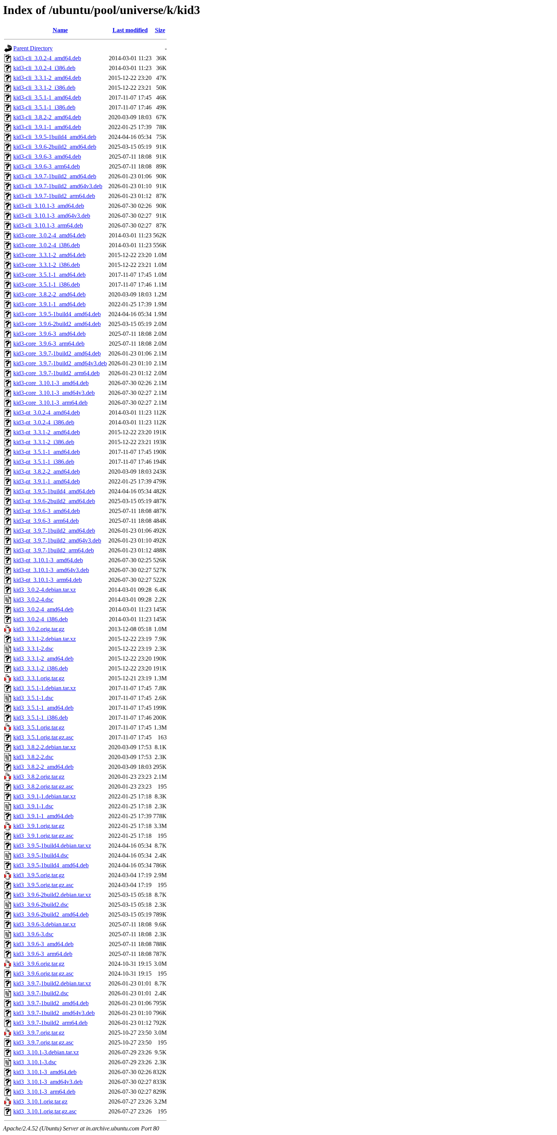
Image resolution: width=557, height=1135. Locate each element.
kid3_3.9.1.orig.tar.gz (38, 826)
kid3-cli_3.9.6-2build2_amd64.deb (54, 146)
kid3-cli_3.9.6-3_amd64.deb (47, 156)
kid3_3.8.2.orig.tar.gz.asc (43, 786)
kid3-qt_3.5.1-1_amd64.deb (46, 452)
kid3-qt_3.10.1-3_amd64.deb (48, 560)
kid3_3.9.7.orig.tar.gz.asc (43, 1042)
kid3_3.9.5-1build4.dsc (41, 855)
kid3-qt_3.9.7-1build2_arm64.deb (53, 550)
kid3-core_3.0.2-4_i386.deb (46, 245)
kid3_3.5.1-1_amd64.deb (43, 708)
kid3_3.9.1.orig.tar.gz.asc (43, 836)
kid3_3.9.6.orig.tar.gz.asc (43, 973)
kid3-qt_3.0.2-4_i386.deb (43, 422)
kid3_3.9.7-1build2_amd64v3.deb (54, 1013)
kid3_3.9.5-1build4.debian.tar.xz (52, 845)
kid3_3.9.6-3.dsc (33, 934)
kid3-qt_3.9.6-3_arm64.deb (46, 521)
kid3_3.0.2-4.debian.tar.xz (44, 589)
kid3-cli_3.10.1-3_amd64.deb (48, 206)
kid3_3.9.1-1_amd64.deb (43, 816)
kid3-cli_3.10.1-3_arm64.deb (48, 225)
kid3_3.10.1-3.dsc (34, 1062)
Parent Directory (33, 48)
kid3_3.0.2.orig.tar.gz (38, 629)
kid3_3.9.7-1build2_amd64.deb (51, 1003)
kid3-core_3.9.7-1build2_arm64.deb (56, 373)
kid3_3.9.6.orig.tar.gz (38, 963)
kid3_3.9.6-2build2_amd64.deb (51, 914)
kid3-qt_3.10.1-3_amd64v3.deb (51, 570)
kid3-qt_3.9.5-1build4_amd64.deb (54, 491)
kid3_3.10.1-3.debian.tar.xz (46, 1052)
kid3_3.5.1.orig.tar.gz (38, 727)
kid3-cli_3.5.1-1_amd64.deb (47, 97)
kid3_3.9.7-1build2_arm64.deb (50, 1023)
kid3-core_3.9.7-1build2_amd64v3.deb (60, 363)
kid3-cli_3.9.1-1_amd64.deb (47, 127)
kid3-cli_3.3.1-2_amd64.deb (47, 78)
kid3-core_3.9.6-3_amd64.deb (49, 334)
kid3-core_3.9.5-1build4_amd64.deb (57, 314)
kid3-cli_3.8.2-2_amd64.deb (47, 117)
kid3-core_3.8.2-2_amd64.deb (49, 294)
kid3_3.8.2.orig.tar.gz (38, 776)
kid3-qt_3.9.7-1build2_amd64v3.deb (57, 540)
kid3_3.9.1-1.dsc (33, 806)
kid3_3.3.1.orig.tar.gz (38, 678)
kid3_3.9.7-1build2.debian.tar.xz (52, 983)
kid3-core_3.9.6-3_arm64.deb (48, 343)
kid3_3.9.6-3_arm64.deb (42, 954)
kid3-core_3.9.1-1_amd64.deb (49, 304)
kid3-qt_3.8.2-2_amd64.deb (46, 471)
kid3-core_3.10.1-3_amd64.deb (51, 383)
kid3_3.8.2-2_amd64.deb (43, 767)
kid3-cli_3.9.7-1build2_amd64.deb (54, 176)
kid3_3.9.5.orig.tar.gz (38, 875)
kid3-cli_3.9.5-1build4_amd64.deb (54, 137)
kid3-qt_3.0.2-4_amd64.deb (46, 412)
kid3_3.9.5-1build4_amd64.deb (51, 865)
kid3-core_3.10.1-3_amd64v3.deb (54, 393)
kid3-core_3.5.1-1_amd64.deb (49, 274)
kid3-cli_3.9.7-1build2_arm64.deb (54, 196)
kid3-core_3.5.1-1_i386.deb (46, 284)
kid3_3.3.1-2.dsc (33, 648)
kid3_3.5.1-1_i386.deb (40, 717)
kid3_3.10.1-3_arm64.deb (44, 1091)
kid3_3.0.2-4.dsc (33, 599)
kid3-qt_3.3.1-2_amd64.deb (46, 432)
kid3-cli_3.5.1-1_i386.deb (44, 107)
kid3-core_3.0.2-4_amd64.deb (49, 235)
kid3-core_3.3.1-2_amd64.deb (49, 255)
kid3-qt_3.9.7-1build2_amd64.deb (54, 530)
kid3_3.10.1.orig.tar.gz (40, 1101)
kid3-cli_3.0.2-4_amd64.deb (47, 58)
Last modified (130, 30)
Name (60, 30)
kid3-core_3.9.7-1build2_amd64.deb (57, 353)
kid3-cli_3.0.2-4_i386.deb (44, 68)
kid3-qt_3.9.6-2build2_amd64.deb (54, 501)
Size (160, 30)
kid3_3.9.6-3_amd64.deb (43, 944)
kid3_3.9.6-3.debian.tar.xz (44, 924)
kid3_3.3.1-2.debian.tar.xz (44, 639)
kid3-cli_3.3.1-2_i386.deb (44, 87)
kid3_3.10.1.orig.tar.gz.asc (45, 1111)
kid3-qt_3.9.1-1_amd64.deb (46, 481)
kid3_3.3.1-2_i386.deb (40, 668)
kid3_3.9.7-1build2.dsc (41, 993)
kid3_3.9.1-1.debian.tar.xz (44, 796)
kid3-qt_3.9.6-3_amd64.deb (46, 511)
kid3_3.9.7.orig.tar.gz (38, 1032)
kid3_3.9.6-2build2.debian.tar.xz (52, 895)
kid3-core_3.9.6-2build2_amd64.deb (57, 324)
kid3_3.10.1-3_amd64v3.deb (48, 1082)
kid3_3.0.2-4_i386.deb (40, 619)
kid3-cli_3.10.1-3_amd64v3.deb (51, 215)
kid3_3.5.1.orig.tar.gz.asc (43, 737)
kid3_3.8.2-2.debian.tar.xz (44, 747)
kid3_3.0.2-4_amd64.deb (43, 609)
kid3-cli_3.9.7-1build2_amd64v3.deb (57, 186)
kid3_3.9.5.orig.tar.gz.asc (43, 885)
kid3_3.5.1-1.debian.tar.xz (44, 688)
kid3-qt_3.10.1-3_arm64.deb (47, 580)
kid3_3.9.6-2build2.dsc (41, 904)
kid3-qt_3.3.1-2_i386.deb (43, 442)
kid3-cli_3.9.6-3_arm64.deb (46, 166)
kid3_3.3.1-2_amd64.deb (43, 658)
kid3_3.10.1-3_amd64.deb (45, 1072)
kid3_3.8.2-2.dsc (33, 757)
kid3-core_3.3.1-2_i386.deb (46, 265)
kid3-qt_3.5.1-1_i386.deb (43, 461)
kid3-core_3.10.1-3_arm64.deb (50, 402)
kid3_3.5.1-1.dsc (33, 698)
